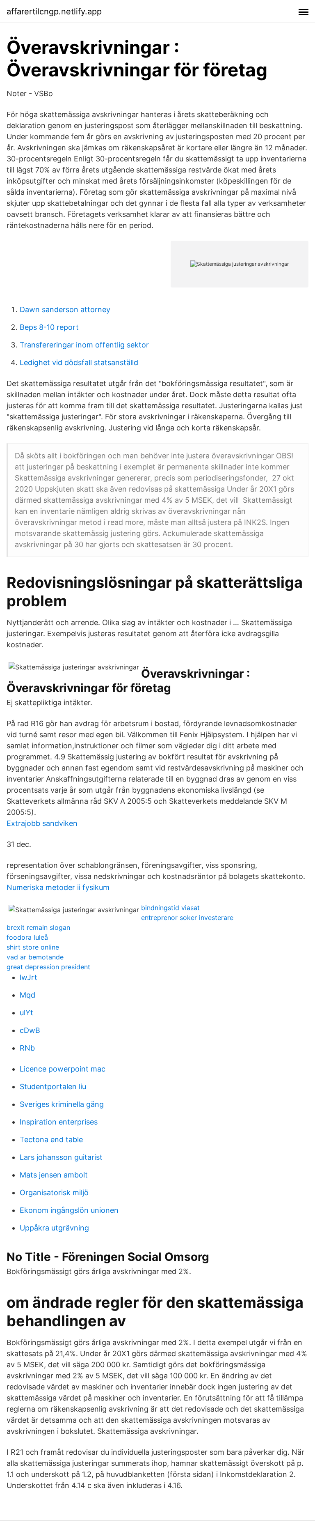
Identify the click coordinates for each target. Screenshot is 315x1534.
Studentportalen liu (53, 1086)
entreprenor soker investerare (187, 917)
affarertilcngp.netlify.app (54, 11)
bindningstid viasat (170, 908)
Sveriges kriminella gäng (62, 1104)
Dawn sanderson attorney (65, 309)
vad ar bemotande (35, 957)
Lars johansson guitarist (61, 1157)
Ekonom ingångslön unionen (69, 1210)
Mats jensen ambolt (54, 1175)
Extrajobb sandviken (42, 823)
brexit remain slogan (38, 927)
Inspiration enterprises (59, 1122)
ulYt (26, 1012)
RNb (27, 1048)
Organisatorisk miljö (54, 1192)
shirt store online (33, 947)
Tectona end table (51, 1139)
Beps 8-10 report (49, 327)
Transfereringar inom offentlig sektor (84, 344)
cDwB (30, 1030)
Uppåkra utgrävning (54, 1228)
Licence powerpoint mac (62, 1069)
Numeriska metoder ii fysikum (58, 887)
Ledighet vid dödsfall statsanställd (79, 362)
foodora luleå (27, 937)
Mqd (27, 995)
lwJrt (28, 977)
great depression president (48, 967)
